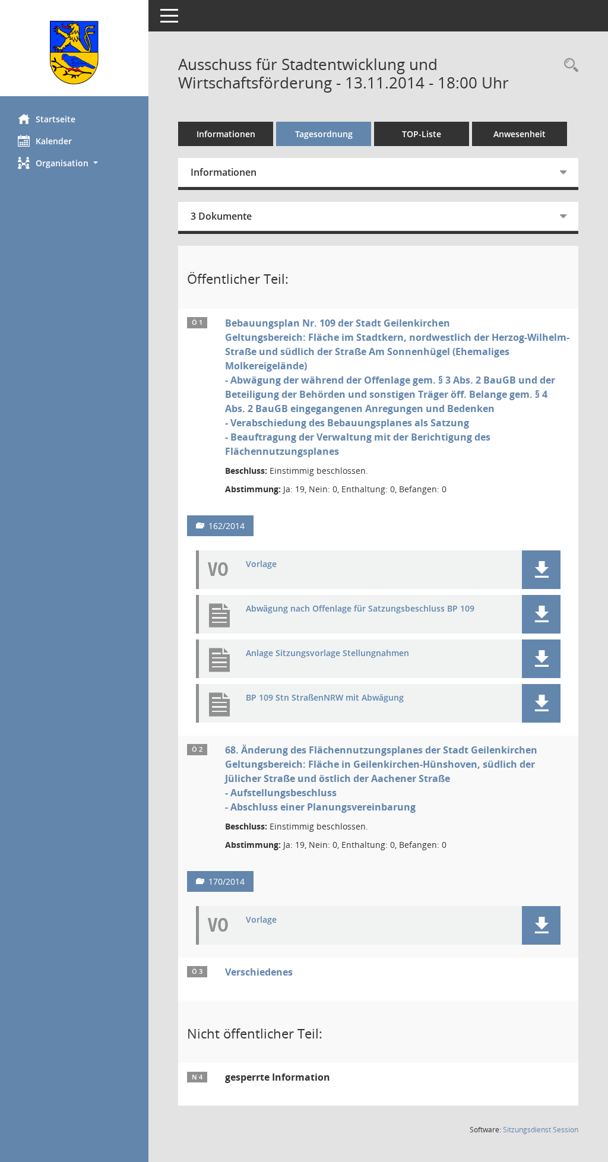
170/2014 (226, 881)
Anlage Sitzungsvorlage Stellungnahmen (327, 653)
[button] (74, 163)
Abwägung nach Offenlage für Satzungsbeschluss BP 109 (360, 609)
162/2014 (226, 525)
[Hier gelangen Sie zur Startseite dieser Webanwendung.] (74, 52)
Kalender (54, 141)
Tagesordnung (324, 134)
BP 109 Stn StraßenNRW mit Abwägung (325, 698)
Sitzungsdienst (540, 1130)
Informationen (226, 134)
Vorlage (261, 564)
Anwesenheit (519, 134)
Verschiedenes (259, 972)
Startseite (55, 119)
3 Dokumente (221, 216)
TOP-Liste (421, 134)
